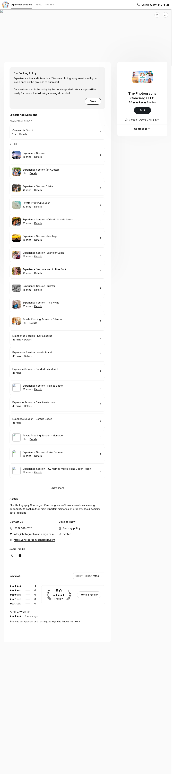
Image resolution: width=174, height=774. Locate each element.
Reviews (49, 4)
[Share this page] (157, 15)
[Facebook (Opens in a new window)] (20, 555)
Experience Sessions (21, 4)
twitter (67, 534)
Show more (57, 487)
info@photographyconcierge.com (34, 534)
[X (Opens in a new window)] (11, 555)
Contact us (140, 128)
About (39, 4)
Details (23, 134)
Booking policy (71, 528)
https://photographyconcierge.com (34, 539)
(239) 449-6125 (159, 4)
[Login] (165, 15)
